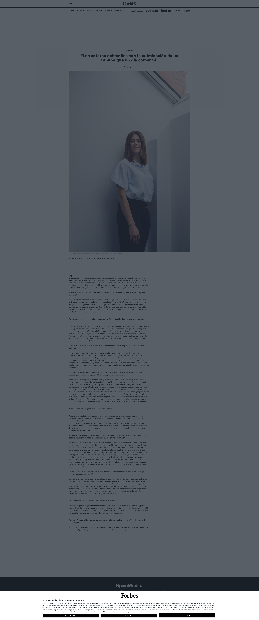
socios (57, 603)
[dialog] (129, 605)
